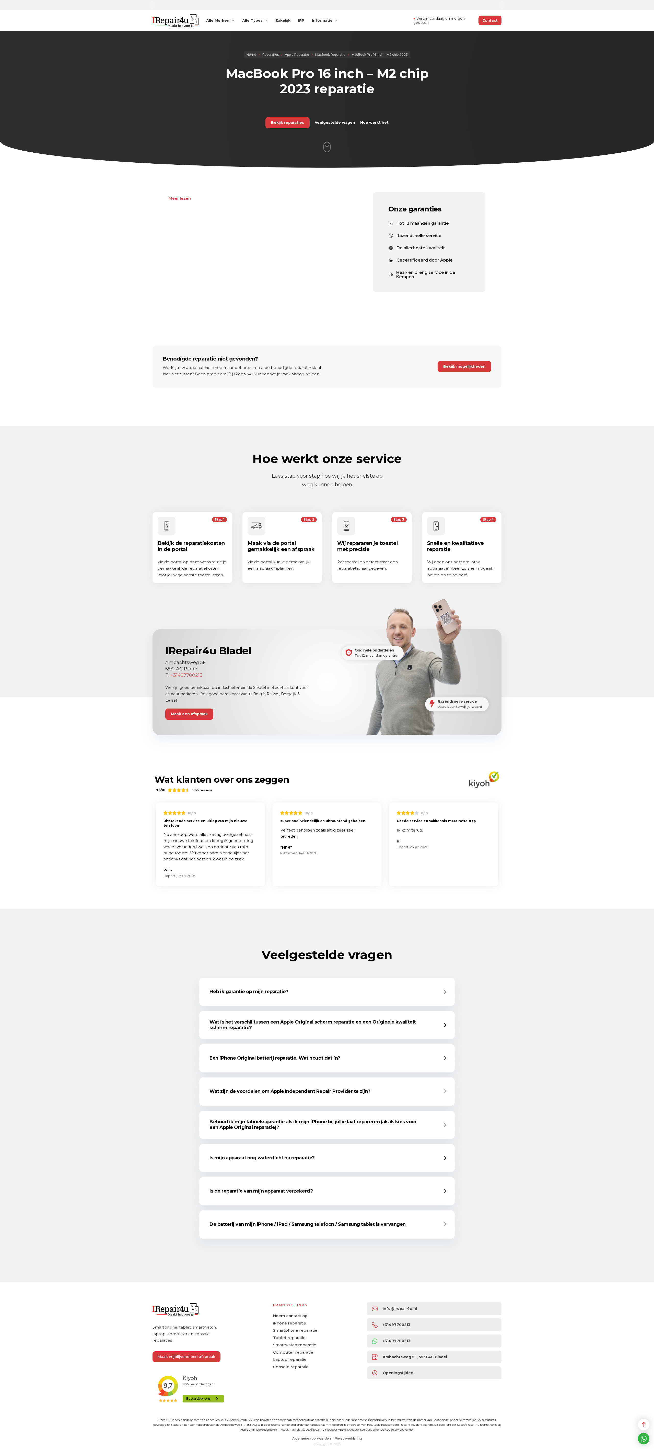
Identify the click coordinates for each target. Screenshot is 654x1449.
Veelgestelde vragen (335, 122)
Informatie (322, 20)
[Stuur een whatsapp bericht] (643, 1438)
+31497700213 (186, 675)
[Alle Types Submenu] (266, 20)
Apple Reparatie (297, 55)
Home (251, 55)
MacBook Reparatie (330, 55)
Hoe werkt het (374, 122)
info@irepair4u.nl (400, 1308)
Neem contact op (290, 1315)
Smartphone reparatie (295, 1330)
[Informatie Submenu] (336, 20)
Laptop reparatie (290, 1359)
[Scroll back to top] (643, 1424)
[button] (328, 991)
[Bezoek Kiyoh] (484, 780)
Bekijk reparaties (287, 122)
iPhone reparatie (289, 1323)
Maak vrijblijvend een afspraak (186, 1356)
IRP (301, 20)
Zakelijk (282, 20)
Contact (490, 20)
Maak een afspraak (189, 714)
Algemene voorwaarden (311, 1438)
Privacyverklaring (348, 1438)
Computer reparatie (293, 1352)
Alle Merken (217, 20)
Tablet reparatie (289, 1337)
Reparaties (270, 55)
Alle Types (252, 20)
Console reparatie (291, 1366)
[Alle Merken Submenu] (233, 20)
